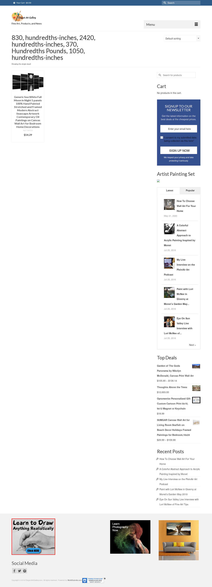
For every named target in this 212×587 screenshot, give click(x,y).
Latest (169, 190)
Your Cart (23, 2)
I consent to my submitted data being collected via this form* (180, 139)
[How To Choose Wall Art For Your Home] (169, 204)
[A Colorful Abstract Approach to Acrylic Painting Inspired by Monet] (169, 228)
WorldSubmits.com (75, 580)
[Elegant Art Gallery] (41, 16)
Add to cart (28, 139)
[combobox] (182, 38)
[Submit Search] (164, 3)
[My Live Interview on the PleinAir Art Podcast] (169, 262)
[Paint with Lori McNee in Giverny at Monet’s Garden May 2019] (169, 292)
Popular (190, 190)
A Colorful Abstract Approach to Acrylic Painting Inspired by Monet (179, 235)
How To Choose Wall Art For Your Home (186, 206)
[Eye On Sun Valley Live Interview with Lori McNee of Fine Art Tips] (169, 321)
